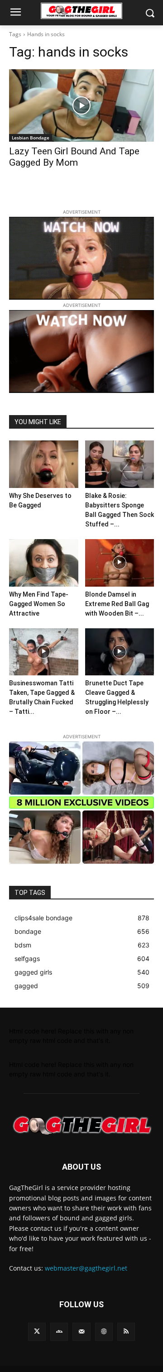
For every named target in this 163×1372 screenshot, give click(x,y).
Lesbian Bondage (30, 137)
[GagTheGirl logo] (81, 1125)
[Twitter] (37, 1331)
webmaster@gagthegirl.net (86, 1268)
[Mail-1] (81, 1331)
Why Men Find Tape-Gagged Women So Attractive (38, 604)
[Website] (104, 1331)
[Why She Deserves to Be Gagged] (43, 464)
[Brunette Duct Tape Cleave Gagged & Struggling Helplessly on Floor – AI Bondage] (119, 652)
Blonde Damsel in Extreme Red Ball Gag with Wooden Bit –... (117, 604)
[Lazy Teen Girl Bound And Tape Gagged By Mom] (81, 105)
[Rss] (126, 1331)
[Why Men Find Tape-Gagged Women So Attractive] (43, 563)
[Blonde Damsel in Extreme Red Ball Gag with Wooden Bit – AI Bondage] (119, 563)
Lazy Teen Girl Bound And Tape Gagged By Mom (74, 157)
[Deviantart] (59, 1331)
